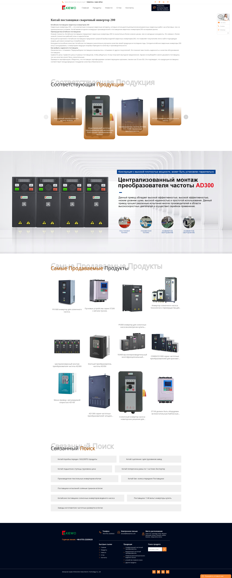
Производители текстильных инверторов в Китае (79, 478)
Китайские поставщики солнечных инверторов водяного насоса (86, 498)
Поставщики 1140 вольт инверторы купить (153, 498)
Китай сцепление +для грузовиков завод (144, 459)
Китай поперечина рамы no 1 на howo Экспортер (143, 469)
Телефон (222, 26)
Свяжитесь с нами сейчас (95, 2)
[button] (186, 117)
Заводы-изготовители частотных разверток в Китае (80, 508)
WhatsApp (222, 30)
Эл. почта (222, 22)
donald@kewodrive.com (128, 533)
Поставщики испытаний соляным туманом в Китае (80, 488)
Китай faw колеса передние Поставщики (146, 478)
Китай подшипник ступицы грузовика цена (77, 469)
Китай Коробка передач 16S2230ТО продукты (77, 459)
